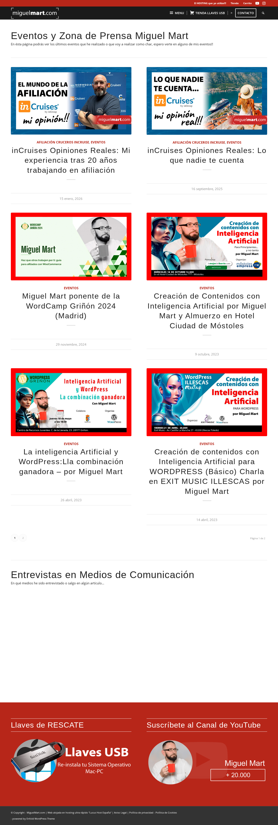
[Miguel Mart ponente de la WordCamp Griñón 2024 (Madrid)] (71, 246)
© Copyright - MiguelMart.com (28, 812)
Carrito (247, 3)
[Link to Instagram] (264, 3)
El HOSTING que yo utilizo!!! (210, 3)
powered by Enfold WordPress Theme (33, 818)
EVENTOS (98, 142)
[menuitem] (210, 3)
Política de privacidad (141, 812)
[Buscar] (263, 13)
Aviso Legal (120, 812)
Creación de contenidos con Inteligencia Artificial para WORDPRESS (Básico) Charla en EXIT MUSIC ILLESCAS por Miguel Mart (207, 471)
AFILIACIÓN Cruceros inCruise (63, 142)
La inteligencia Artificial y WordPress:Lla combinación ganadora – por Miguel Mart (71, 461)
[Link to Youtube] (257, 3)
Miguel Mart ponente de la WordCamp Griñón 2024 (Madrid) (71, 306)
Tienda (235, 3)
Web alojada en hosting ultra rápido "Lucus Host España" (79, 812)
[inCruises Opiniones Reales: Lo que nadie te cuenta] (207, 101)
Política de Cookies (166, 812)
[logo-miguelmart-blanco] (35, 13)
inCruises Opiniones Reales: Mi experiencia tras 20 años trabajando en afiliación (71, 160)
